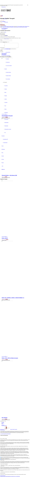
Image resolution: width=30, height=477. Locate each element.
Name (1, 39)
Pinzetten (8, 26)
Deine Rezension (2, 47)
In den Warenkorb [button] (4, 177)
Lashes (18, 26)
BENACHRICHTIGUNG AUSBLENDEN (15, 476)
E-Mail (1, 40)
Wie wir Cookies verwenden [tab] (3, 438)
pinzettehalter (20, 26)
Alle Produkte (4, 26)
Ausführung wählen (4, 240)
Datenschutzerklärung (2, 475)
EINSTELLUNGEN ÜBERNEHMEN (5, 476)
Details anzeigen (8, 177)
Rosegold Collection (11, 26)
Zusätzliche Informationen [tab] (5, 28)
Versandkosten (3, 21)
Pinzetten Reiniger (27, 26)
